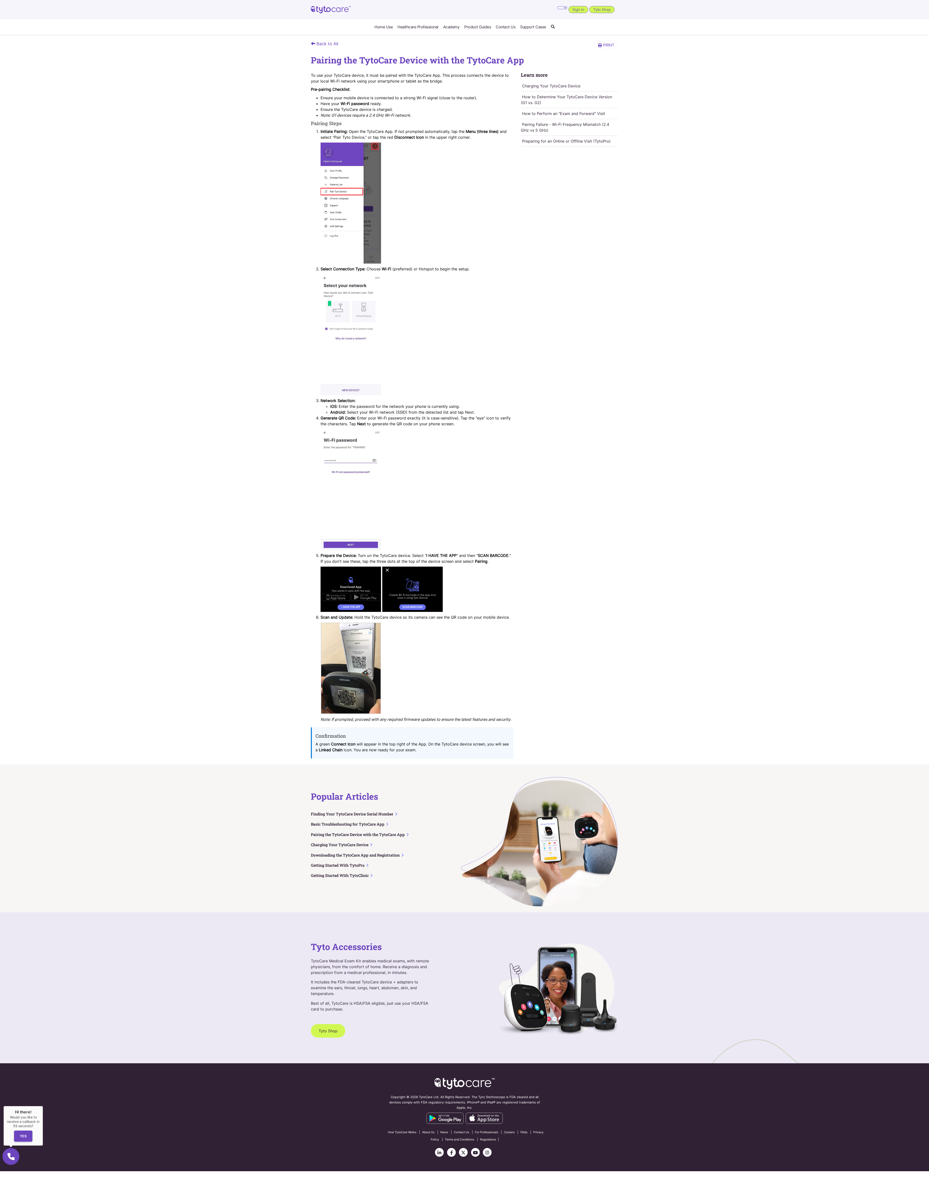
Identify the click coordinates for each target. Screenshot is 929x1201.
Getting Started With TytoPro (338, 865)
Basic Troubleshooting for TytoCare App (348, 824)
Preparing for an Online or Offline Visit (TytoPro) (566, 141)
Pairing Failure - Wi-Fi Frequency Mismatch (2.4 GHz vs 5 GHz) (565, 127)
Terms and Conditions (459, 1139)
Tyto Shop (602, 9)
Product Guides (477, 27)
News (444, 1132)
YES (23, 1136)
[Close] (43, 1106)
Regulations (488, 1139)
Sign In (578, 9)
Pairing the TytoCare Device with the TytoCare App (358, 834)
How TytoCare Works (402, 1132)
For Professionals (486, 1132)
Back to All (326, 43)
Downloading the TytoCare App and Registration (356, 855)
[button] (552, 27)
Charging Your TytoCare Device (551, 86)
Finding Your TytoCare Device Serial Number (352, 813)
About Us (428, 1132)
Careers (509, 1132)
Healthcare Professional (417, 27)
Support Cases (533, 27)
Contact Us (505, 27)
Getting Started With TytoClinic (340, 875)
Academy (451, 27)
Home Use (384, 27)
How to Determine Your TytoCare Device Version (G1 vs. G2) (566, 99)
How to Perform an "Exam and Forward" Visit (563, 113)
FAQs (523, 1132)
